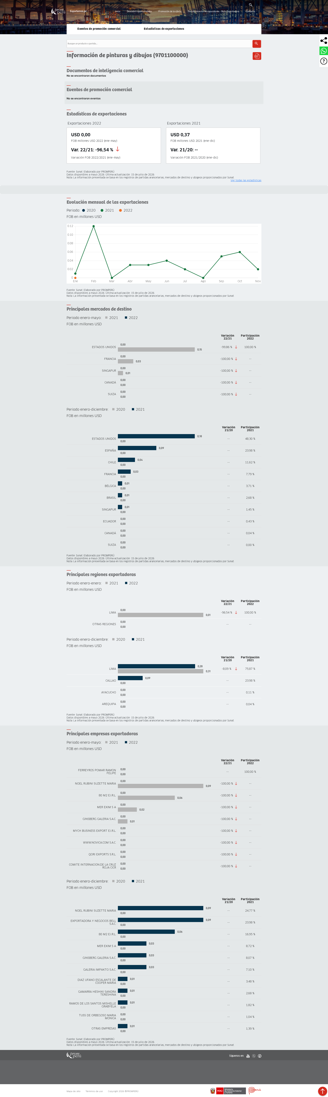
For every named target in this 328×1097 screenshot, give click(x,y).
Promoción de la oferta (169, 11)
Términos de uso (94, 1091)
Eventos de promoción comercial (99, 29)
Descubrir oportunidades (139, 11)
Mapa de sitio (73, 1091)
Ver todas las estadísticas (246, 180)
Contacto (250, 11)
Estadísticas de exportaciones (164, 29)
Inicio (117, 11)
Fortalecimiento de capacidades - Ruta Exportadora (213, 11)
